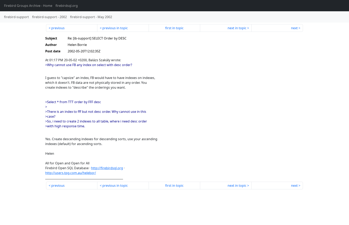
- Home (28, 5)
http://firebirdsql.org (107, 168)
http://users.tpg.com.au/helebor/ (70, 173)
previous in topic (115, 28)
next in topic (237, 28)
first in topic (174, 28)
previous (58, 28)
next (294, 28)
